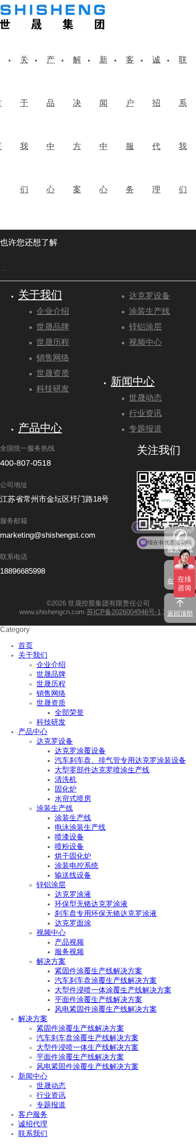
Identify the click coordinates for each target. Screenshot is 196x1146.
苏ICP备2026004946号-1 (124, 612)
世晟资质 (52, 373)
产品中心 (40, 428)
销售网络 (52, 358)
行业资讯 (145, 413)
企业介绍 (52, 311)
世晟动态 (145, 398)
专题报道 (145, 429)
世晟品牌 (52, 327)
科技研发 (52, 389)
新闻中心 (133, 382)
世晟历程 (52, 342)
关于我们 (40, 295)
